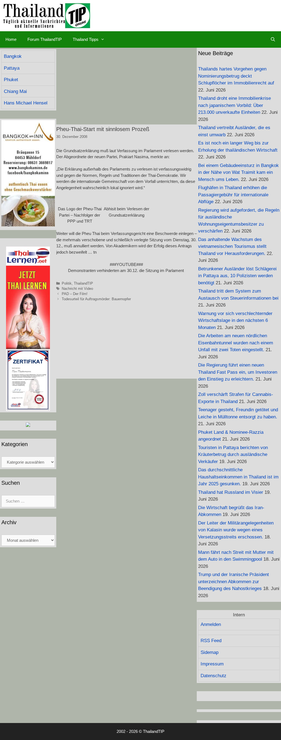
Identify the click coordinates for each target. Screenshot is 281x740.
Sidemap (209, 652)
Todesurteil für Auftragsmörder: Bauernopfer (96, 299)
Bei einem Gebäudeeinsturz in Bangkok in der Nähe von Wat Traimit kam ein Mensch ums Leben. (238, 172)
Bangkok (13, 56)
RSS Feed (211, 640)
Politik (67, 283)
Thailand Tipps (86, 39)
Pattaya (11, 68)
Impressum (212, 664)
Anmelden (211, 624)
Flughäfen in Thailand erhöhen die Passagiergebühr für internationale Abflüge (233, 194)
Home (10, 39)
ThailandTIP (83, 283)
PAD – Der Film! (75, 294)
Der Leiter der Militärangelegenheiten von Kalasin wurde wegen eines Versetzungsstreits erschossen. (236, 530)
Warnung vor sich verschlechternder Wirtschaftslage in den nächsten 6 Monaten (235, 320)
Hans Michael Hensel (25, 103)
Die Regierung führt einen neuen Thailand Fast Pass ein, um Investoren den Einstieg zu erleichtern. (237, 372)
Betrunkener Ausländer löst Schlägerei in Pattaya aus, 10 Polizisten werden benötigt (237, 275)
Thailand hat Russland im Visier (230, 492)
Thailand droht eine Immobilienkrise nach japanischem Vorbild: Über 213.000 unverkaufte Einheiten (234, 105)
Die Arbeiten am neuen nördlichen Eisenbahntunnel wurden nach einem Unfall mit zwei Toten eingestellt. (235, 342)
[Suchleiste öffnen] (273, 39)
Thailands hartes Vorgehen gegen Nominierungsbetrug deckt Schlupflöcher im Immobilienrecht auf (236, 76)
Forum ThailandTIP (44, 39)
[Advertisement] (126, 86)
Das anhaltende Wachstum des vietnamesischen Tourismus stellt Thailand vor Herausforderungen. (232, 246)
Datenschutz (213, 675)
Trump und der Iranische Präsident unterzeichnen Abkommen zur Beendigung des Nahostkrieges (233, 581)
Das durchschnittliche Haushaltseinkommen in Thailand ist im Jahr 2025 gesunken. (238, 476)
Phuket (11, 79)
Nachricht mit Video (77, 289)
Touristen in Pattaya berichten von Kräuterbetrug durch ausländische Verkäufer (233, 454)
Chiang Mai (15, 91)
